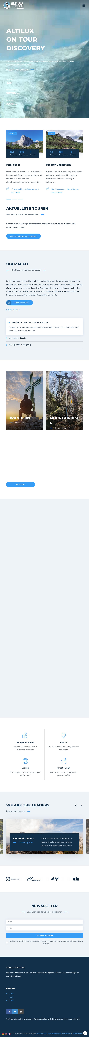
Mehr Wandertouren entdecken (23, 236)
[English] (6, 1033)
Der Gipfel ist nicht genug (20, 345)
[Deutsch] (3, 1033)
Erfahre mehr (11, 310)
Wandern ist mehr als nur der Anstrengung (29, 322)
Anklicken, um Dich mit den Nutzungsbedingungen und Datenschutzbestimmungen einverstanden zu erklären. (46, 942)
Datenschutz (77, 1033)
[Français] (9, 1033)
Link (11, 994)
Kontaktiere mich (54, 1033)
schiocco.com (42, 1033)
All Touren (20, 484)
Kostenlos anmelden (44, 935)
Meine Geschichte (21, 303)
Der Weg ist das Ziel (17, 338)
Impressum (66, 1033)
